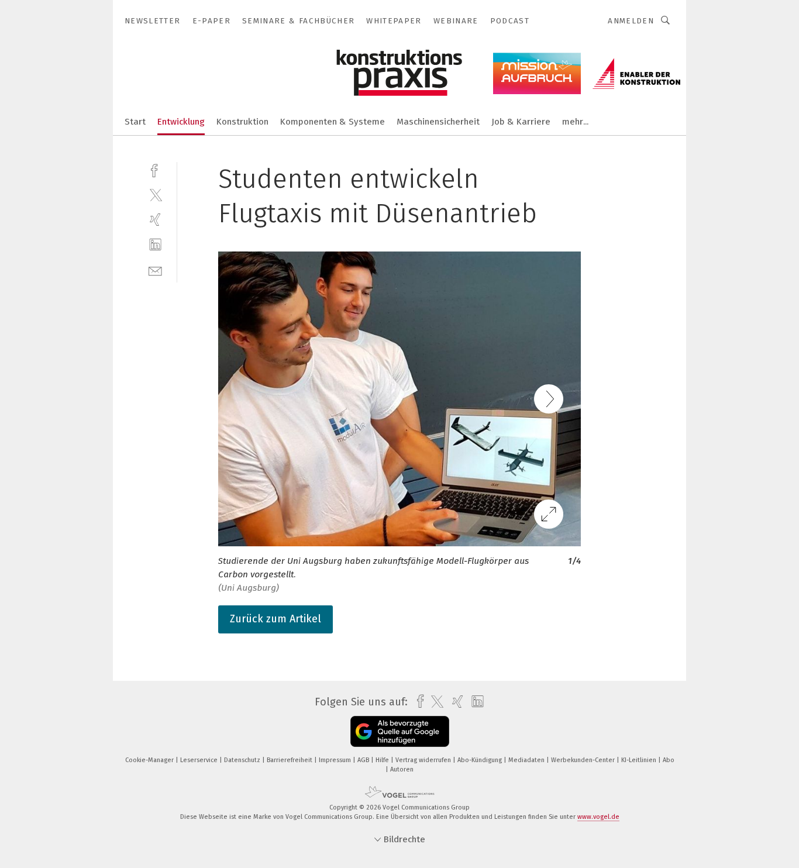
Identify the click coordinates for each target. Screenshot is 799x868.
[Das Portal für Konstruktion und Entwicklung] (135, 120)
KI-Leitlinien (639, 760)
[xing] (155, 219)
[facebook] (155, 169)
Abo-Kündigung (480, 760)
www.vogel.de (598, 817)
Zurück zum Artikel (275, 618)
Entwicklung (181, 121)
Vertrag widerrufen (424, 760)
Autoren (402, 769)
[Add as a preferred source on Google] (399, 731)
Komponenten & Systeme (332, 121)
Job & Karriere (520, 121)
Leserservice (199, 760)
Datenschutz (243, 760)
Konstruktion (242, 121)
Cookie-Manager (150, 760)
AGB (364, 760)
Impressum (336, 760)
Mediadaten (527, 760)
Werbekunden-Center (584, 760)
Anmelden (631, 21)
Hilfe (383, 760)
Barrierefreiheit (290, 760)
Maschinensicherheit (438, 121)
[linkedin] (155, 244)
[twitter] (155, 194)
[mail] (155, 270)
